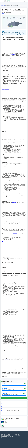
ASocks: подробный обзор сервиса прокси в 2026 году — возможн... (11, 408)
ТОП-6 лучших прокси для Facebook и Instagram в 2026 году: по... (11, 403)
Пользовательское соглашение (5, 443)
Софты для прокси (17, 435)
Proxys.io (3, 171)
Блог (4, 5)
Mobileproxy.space (5, 89)
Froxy (3, 241)
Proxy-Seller (4, 210)
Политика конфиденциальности (5, 442)
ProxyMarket (6, 357)
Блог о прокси (17, 436)
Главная (2, 5)
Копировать (14, 390)
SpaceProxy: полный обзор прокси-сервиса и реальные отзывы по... (11, 410)
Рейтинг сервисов (17, 434)
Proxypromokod (13, 54)
